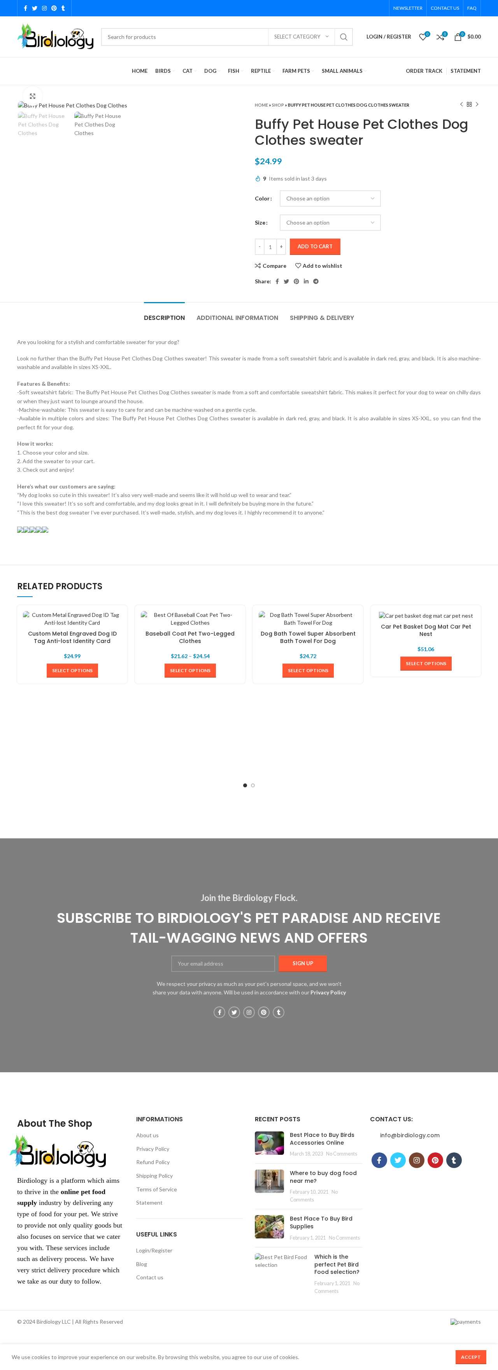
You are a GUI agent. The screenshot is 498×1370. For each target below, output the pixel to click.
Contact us (149, 1277)
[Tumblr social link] (63, 8)
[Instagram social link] (44, 8)
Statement (149, 1202)
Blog (141, 1264)
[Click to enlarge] (32, 96)
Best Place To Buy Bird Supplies (321, 1222)
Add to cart (315, 246)
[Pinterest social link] (54, 8)
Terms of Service (156, 1189)
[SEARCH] (344, 37)
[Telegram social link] (316, 281)
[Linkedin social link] (306, 281)
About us (147, 1135)
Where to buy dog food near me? (323, 1177)
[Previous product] (461, 105)
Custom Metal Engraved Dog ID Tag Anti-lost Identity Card (72, 637)
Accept (471, 1357)
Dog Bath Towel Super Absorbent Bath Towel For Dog (308, 637)
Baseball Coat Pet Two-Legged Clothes (190, 637)
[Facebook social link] (25, 8)
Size (260, 222)
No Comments (341, 1154)
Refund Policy (153, 1162)
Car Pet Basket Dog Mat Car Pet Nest (426, 630)
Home (261, 104)
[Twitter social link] (35, 8)
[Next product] (477, 105)
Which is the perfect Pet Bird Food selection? (336, 1264)
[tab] (164, 314)
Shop (278, 104)
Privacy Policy (152, 1148)
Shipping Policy (154, 1175)
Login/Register (154, 1250)
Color (262, 198)
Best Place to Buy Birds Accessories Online (322, 1139)
